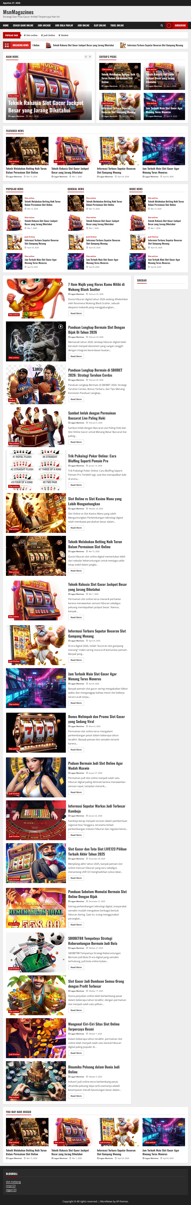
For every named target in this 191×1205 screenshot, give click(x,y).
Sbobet (64, 35)
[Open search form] (162, 25)
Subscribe (180, 25)
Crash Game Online (23, 25)
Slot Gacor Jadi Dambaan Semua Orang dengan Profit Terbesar (36, 995)
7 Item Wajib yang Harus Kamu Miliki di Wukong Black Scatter (36, 298)
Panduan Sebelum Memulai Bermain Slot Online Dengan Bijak (36, 908)
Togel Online (117, 25)
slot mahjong (13, 1181)
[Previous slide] (86, 57)
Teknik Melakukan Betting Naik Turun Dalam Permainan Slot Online (118, 78)
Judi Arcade (44, 25)
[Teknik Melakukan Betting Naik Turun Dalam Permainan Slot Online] (27, 151)
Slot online (100, 25)
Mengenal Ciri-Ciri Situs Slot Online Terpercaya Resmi (36, 1038)
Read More (77, 314)
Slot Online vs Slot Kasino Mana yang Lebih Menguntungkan (36, 513)
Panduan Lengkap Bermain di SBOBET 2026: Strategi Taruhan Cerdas (36, 384)
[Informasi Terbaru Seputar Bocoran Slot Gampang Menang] (118, 151)
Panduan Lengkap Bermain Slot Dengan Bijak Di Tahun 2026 (36, 341)
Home (6, 25)
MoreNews (106, 1201)
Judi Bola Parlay (64, 25)
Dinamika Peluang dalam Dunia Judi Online (36, 1081)
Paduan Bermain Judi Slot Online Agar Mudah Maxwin (36, 777)
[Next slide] (90, 57)
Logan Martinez (17, 116)
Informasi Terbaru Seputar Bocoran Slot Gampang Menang (109, 45)
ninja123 (11, 1185)
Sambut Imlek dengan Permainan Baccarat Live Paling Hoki (36, 427)
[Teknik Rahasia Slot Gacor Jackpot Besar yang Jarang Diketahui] (72, 151)
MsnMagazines (18, 12)
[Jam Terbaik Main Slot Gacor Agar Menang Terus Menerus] (164, 151)
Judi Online (83, 25)
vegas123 (11, 1189)
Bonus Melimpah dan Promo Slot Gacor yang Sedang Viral (36, 733)
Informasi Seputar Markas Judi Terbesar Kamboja (36, 820)
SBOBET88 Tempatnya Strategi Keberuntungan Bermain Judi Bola (36, 952)
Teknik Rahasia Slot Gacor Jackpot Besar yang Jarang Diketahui (160, 78)
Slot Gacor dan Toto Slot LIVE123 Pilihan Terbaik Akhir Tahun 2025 (36, 863)
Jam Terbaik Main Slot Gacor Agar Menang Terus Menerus (164, 110)
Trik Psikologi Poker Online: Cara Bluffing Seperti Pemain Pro (36, 470)
